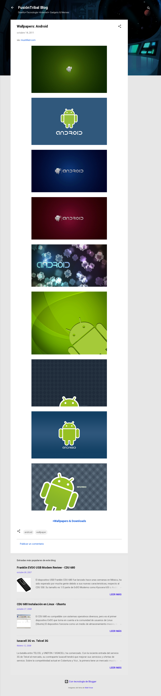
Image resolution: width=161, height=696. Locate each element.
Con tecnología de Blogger (82, 681)
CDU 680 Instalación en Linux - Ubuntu (41, 604)
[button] (120, 26)
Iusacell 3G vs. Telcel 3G (32, 640)
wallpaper (41, 532)
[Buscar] (148, 8)
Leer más (116, 594)
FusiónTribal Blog (33, 7)
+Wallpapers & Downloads (69, 521)
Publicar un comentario (32, 543)
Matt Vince (89, 688)
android (28, 532)
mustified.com (28, 40)
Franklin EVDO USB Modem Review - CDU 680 (46, 567)
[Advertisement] (140, 67)
